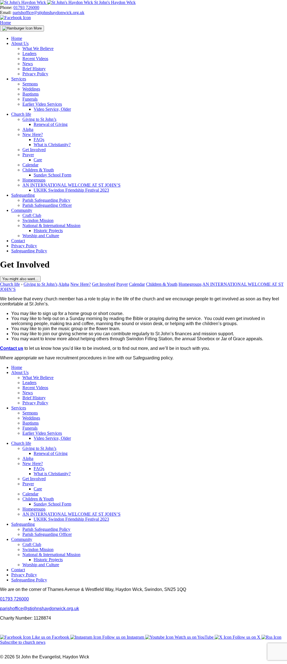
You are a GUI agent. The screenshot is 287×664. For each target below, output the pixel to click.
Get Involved (34, 149)
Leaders (29, 53)
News (27, 63)
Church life (21, 114)
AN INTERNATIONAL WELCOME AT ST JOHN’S (71, 185)
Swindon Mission (38, 220)
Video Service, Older (52, 109)
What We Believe (38, 48)
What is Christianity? (52, 144)
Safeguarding (23, 195)
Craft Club (31, 215)
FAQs (39, 139)
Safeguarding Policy (29, 250)
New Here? (32, 134)
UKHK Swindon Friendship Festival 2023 (71, 190)
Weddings (31, 89)
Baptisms (30, 94)
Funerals (30, 99)
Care (38, 159)
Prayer (28, 154)
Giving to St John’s (39, 119)
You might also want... (20, 279)
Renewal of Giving (51, 124)
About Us (20, 43)
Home (5, 22)
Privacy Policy (35, 73)
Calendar (30, 164)
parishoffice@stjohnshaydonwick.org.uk (48, 12)
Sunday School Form (52, 175)
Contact (18, 240)
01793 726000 (26, 7)
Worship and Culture (40, 235)
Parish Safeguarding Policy (46, 200)
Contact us (11, 348)
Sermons (30, 83)
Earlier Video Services (42, 104)
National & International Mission (51, 225)
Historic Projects (48, 230)
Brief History (34, 68)
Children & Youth (38, 169)
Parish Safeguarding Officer (47, 205)
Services (18, 78)
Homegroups (33, 180)
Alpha (27, 129)
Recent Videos (35, 58)
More (37, 28)
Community (21, 210)
